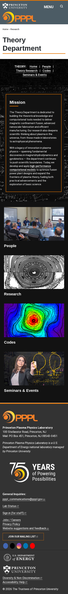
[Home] (19, 17)
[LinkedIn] (25, 545)
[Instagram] (19, 545)
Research (12, 294)
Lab (9, 506)
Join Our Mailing (22, 536)
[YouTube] (32, 545)
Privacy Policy (11, 524)
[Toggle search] (61, 6)
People (46, 66)
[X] (12, 545)
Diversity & (21, 578)
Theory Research (26, 70)
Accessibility (14, 582)
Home (33, 66)
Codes (47, 70)
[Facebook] (5, 545)
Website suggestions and (24, 528)
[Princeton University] (17, 6)
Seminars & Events (35, 75)
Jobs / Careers (12, 520)
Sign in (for (13, 513)
